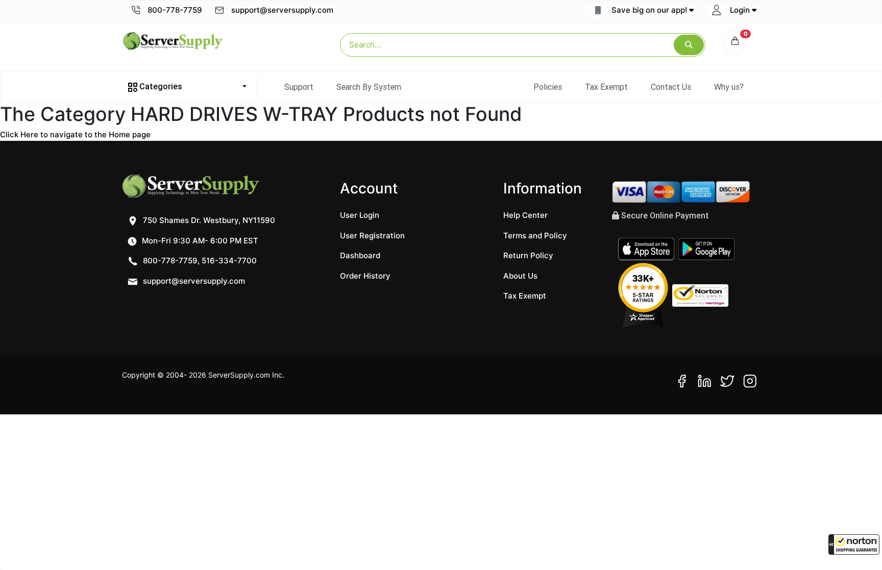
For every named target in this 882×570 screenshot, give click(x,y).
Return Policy (528, 255)
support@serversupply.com (282, 10)
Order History (365, 276)
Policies (547, 87)
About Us (520, 276)
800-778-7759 (173, 10)
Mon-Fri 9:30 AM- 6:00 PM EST (199, 240)
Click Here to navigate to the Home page (75, 134)
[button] (853, 544)
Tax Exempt (606, 87)
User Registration (372, 235)
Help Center (525, 215)
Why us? (729, 87)
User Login (359, 215)
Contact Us (671, 87)
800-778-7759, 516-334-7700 (199, 260)
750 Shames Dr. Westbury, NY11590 (208, 220)
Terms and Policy (535, 235)
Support (298, 87)
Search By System (368, 87)
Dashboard (360, 255)
